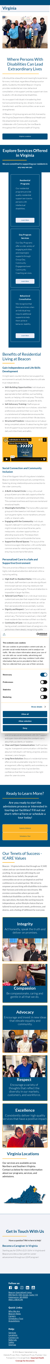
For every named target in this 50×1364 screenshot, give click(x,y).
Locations (12, 1335)
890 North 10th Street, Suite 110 (23, 1295)
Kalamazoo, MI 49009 (18, 1297)
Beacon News (14, 1313)
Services (12, 1332)
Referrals (12, 1340)
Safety (11, 1342)
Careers (12, 1316)
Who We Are (14, 1311)
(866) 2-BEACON (15, 1299)
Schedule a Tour (15, 1318)
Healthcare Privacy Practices (31, 1355)
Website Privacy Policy (12, 1355)
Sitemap (12, 1344)
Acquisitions (14, 1321)
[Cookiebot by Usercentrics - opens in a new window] (36, 634)
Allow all (25, 714)
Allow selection (25, 721)
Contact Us (13, 1337)
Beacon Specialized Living (20, 1292)
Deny (25, 728)
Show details (36, 707)
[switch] (43, 682)
